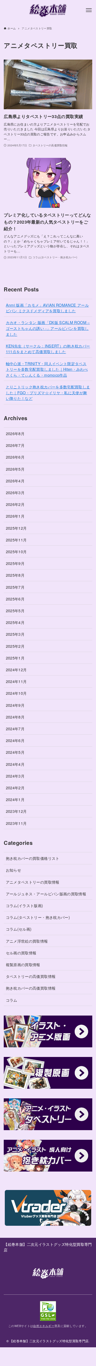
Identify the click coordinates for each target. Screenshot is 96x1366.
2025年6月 (15, 599)
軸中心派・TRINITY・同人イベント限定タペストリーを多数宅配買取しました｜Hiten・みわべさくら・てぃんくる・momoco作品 (47, 369)
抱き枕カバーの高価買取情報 (31, 988)
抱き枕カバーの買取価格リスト (32, 858)
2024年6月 (15, 740)
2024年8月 (15, 717)
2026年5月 (15, 469)
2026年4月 (15, 480)
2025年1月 (15, 658)
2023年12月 (16, 811)
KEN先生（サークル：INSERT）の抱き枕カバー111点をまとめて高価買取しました (48, 348)
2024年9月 (15, 705)
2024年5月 (15, 752)
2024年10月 (16, 693)
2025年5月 (15, 610)
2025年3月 (15, 634)
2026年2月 (15, 504)
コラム (11, 1000)
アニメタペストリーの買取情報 (32, 882)
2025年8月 (15, 575)
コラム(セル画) (19, 929)
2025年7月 (15, 587)
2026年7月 (15, 445)
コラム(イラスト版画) (24, 905)
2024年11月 (16, 681)
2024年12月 (16, 669)
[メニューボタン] (88, 10)
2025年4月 (15, 622)
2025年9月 (15, 563)
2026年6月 (15, 457)
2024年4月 (15, 764)
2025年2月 (15, 646)
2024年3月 (15, 776)
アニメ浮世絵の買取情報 (27, 941)
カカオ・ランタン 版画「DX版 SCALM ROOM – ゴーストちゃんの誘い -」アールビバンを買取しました (48, 328)
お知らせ (13, 870)
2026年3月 (15, 492)
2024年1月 (15, 799)
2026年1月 (15, 516)
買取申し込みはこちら (48, 1356)
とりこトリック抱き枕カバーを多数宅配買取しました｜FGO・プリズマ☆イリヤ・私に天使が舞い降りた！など (48, 392)
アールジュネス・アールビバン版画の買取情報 (46, 893)
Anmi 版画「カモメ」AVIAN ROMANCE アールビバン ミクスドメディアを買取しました (47, 308)
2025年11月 (16, 540)
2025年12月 (16, 528)
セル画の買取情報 (21, 952)
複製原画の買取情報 (23, 964)
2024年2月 (15, 787)
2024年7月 (15, 728)
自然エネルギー (43, 1326)
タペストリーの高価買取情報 (31, 976)
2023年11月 (16, 823)
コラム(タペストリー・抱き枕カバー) (38, 917)
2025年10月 (16, 551)
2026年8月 (15, 433)
